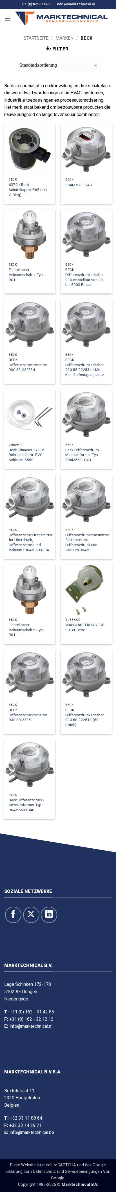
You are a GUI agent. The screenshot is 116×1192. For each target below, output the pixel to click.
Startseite (36, 38)
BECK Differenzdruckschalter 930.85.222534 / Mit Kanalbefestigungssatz (84, 367)
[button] (7, 18)
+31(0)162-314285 (36, 4)
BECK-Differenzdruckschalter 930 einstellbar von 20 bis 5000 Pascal (84, 277)
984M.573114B (78, 185)
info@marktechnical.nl (76, 4)
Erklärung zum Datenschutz (31, 1171)
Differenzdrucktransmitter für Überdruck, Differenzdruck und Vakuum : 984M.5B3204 (31, 542)
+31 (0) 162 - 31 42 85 (32, 1012)
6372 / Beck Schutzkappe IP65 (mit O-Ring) (28, 189)
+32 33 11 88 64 (26, 1118)
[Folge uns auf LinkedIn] (49, 915)
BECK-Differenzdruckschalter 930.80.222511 (28, 715)
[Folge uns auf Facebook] (13, 915)
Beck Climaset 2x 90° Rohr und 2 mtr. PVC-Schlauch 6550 (26, 455)
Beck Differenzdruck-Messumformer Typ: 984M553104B (83, 455)
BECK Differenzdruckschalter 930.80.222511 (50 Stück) (84, 717)
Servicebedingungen (83, 1171)
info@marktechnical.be (32, 1132)
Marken (64, 38)
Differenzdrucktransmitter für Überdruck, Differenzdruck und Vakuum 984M (87, 542)
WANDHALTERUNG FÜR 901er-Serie (84, 627)
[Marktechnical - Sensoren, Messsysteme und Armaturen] (61, 18)
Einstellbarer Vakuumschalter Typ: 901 (26, 274)
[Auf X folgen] (31, 915)
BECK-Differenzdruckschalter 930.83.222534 (28, 364)
